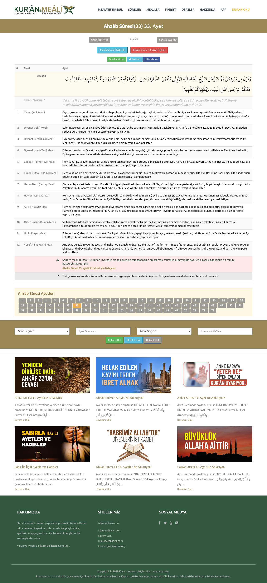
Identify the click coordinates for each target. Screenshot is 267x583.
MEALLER (153, 9)
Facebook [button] (152, 59)
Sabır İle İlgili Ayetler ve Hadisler (36, 467)
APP (224, 9)
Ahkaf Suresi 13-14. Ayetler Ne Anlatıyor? (123, 467)
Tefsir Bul (134, 340)
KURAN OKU (241, 9)
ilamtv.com (105, 535)
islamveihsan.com (109, 523)
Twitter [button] (136, 59)
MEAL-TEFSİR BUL (110, 9)
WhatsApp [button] (117, 59)
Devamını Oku (22, 419)
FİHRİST (170, 9)
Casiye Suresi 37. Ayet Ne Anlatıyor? (201, 467)
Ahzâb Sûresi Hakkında (112, 50)
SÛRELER (134, 9)
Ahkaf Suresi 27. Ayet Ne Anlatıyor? (120, 397)
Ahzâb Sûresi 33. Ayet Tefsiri (149, 50)
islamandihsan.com (109, 530)
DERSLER (188, 9)
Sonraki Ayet (166, 39)
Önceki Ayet (100, 39)
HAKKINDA (207, 9)
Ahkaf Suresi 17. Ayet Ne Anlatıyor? (201, 397)
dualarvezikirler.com (110, 540)
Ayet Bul (153, 340)
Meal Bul (116, 340)
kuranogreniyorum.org (112, 546)
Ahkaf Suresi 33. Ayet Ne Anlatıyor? (38, 397)
